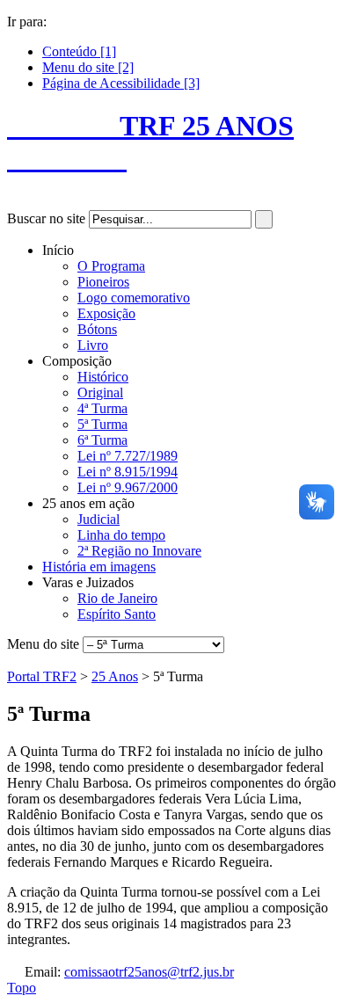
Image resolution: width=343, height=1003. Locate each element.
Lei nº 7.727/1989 (127, 455)
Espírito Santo (116, 614)
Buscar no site (46, 218)
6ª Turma (102, 439)
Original (100, 392)
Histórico (102, 376)
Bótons (97, 329)
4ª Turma (102, 408)
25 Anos (114, 676)
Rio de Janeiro (117, 598)
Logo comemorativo (133, 297)
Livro (92, 345)
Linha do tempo (121, 534)
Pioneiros (103, 281)
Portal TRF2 (42, 676)
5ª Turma (102, 424)
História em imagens (99, 566)
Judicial (98, 519)
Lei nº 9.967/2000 (127, 487)
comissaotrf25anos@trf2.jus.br (149, 971)
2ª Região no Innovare (139, 550)
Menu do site (43, 643)
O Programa (111, 265)
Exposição (106, 313)
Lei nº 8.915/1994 (127, 471)
